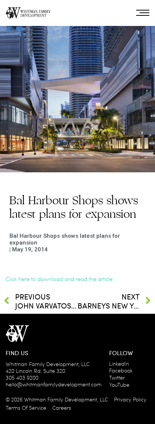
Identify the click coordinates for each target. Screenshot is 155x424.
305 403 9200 (22, 377)
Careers (61, 407)
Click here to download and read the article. (60, 279)
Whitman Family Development (60, 399)
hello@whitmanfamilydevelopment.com (54, 384)
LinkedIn (119, 363)
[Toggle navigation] (142, 13)
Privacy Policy (130, 399)
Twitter (117, 377)
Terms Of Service (26, 407)
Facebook (120, 370)
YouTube (119, 384)
